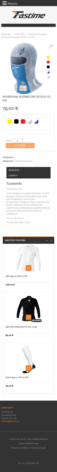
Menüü (12, 3)
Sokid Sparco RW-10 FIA (17, 377)
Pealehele (6, 34)
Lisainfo (13, 175)
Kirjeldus (14, 170)
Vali (28, 268)
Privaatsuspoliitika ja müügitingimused (28, 448)
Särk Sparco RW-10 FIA (16, 276)
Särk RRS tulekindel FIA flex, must (21, 327)
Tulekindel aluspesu (37, 34)
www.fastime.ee (8, 415)
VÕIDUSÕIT (19, 34)
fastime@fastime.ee (10, 421)
